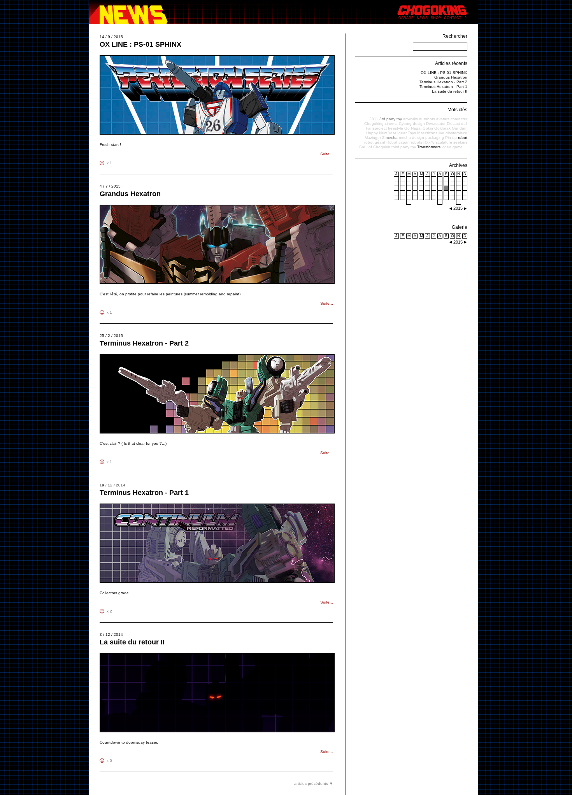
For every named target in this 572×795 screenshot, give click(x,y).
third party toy (403, 147)
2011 (373, 119)
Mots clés (457, 109)
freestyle (395, 128)
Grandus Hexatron (130, 194)
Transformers (428, 147)
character (459, 119)
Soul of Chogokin (374, 147)
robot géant (374, 142)
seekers (460, 142)
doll (464, 123)
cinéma (391, 123)
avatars (442, 119)
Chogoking (374, 123)
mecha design (411, 137)
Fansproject (376, 128)
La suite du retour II (132, 642)
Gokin (428, 128)
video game (452, 147)
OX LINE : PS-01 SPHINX (140, 44)
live (441, 133)
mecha (392, 137)
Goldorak (442, 128)
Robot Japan (398, 142)
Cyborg (405, 123)
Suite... (326, 154)
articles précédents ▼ (313, 783)
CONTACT (452, 18)
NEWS (422, 18)
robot (462, 137)
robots (416, 142)
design (419, 123)
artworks (410, 119)
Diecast (453, 123)
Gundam (459, 128)
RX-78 (429, 142)
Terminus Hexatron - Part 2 (144, 343)
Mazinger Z (374, 137)
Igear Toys (406, 133)
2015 (458, 242)
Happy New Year (381, 133)
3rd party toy (390, 119)
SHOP (436, 18)
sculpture (444, 142)
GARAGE (406, 18)
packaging (434, 137)
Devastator (436, 123)
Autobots (427, 119)
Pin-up (451, 137)
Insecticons (427, 133)
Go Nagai (412, 128)
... (465, 147)
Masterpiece (456, 133)
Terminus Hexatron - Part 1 (144, 493)
